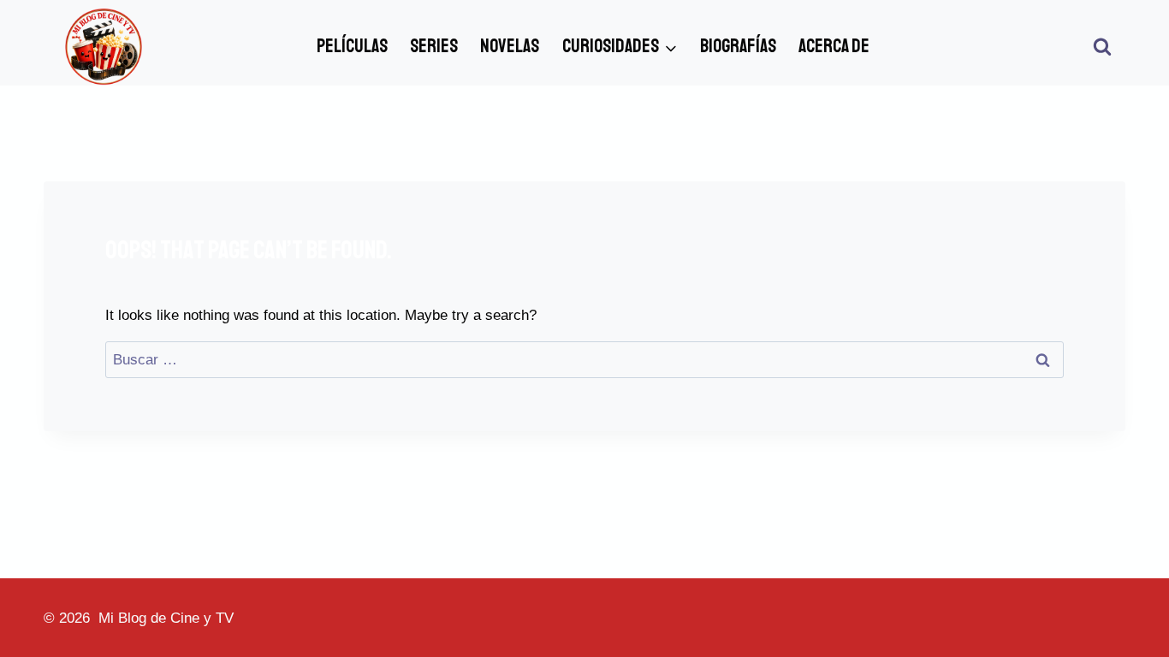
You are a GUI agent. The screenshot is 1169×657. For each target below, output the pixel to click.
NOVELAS (509, 46)
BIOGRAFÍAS (738, 46)
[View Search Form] (1102, 47)
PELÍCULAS (352, 46)
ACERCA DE (833, 46)
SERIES (434, 46)
